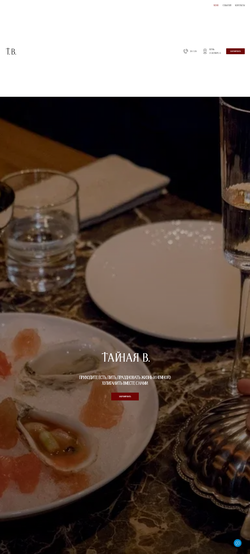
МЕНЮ (216, 5)
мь (213, 49)
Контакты (240, 5)
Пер (210, 49)
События (227, 5)
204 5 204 (193, 51)
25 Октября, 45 (215, 53)
